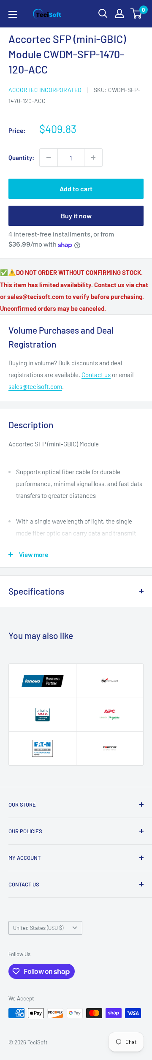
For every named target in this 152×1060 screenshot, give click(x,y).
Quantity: (21, 157)
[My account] (119, 13)
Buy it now (76, 216)
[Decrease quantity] (48, 157)
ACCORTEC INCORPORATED (44, 89)
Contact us (96, 374)
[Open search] (103, 13)
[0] (136, 13)
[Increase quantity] (93, 157)
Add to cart (76, 189)
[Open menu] (12, 14)
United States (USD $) (38, 927)
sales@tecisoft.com (35, 386)
